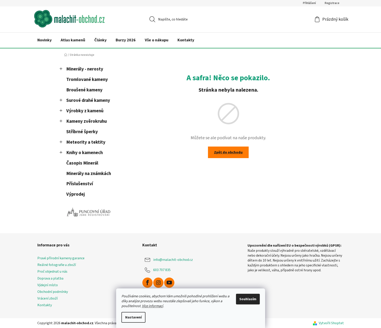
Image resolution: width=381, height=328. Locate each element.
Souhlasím (247, 299)
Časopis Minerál (82, 163)
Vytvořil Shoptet (331, 323)
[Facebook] (147, 283)
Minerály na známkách (88, 173)
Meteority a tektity (85, 142)
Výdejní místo (47, 285)
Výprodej (75, 194)
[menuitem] (44, 40)
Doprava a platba (50, 278)
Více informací (152, 306)
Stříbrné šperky (82, 132)
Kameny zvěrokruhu (86, 121)
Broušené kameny (84, 90)
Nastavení (133, 317)
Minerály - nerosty (84, 69)
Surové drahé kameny (88, 100)
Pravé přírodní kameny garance (61, 258)
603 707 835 (162, 270)
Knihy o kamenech (84, 152)
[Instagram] (158, 283)
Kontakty (44, 305)
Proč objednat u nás (52, 271)
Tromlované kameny (87, 79)
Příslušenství (79, 184)
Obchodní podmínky (52, 291)
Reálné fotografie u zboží (56, 264)
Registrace (332, 3)
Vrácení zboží (47, 298)
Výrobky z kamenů (84, 111)
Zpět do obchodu (228, 152)
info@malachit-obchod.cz (173, 259)
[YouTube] (169, 283)
